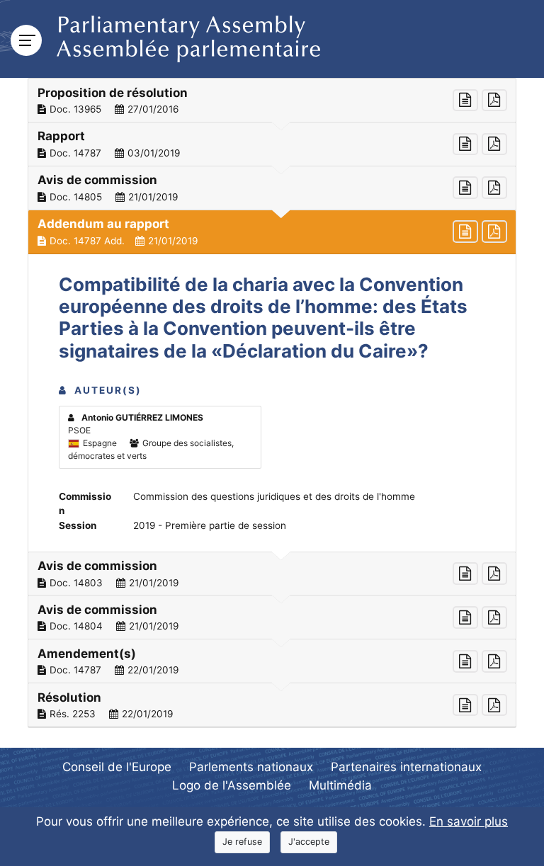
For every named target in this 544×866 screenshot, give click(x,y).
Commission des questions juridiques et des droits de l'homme (274, 496)
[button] (272, 101)
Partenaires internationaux (406, 767)
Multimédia (340, 785)
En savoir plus (468, 821)
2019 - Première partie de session (209, 525)
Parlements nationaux (251, 767)
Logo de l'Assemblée (231, 785)
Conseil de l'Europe (116, 767)
